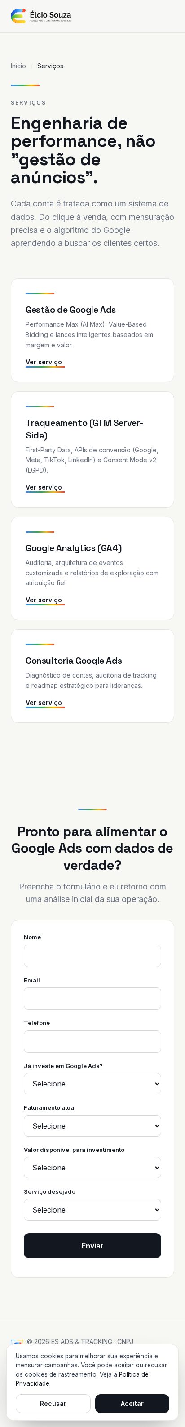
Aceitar (132, 1403)
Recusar (53, 1403)
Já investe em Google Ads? (63, 1065)
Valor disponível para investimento (74, 1149)
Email (32, 980)
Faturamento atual (50, 1107)
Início (18, 66)
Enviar (93, 1245)
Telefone (37, 1022)
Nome (32, 937)
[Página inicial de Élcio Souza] (41, 16)
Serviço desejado (49, 1191)
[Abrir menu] (172, 16)
